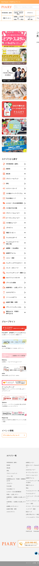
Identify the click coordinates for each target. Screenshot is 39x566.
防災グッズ (29, 511)
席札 (8, 470)
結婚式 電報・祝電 (11, 509)
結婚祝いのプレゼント (12, 506)
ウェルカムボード (30, 493)
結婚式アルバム (30, 478)
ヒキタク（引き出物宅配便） (14, 491)
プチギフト (10, 483)
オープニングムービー (32, 472)
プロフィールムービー (32, 475)
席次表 (8, 468)
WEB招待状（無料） (7, 12)
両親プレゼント (30, 485)
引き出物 (9, 486)
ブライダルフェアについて (11, 435)
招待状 (8, 465)
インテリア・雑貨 (30, 509)
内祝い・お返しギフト (12, 494)
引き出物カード (11, 489)
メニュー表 (10, 476)
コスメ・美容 (29, 503)
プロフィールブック (12, 473)
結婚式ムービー (30, 462)
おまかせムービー (30, 469)
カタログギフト (11, 511)
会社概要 (34, 562)
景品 (27, 488)
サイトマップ (29, 562)
